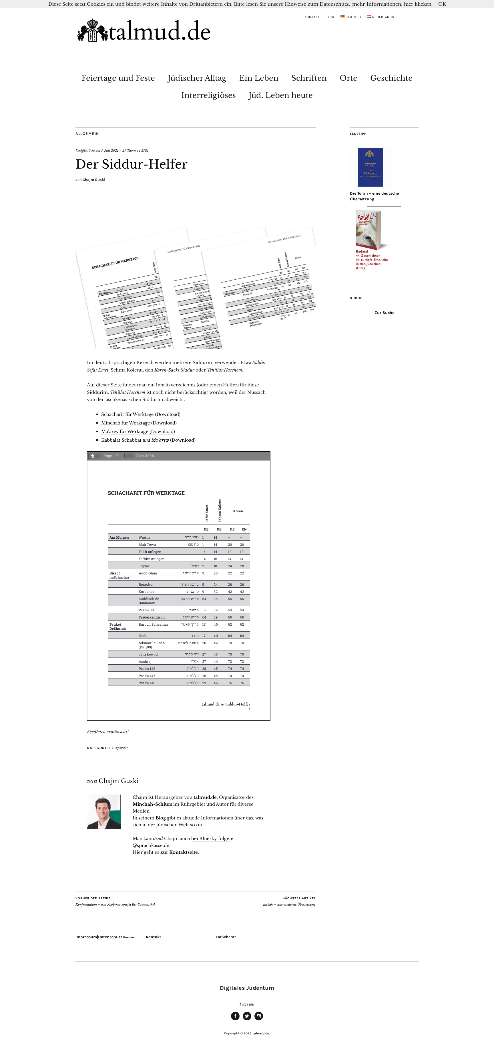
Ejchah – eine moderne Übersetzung (289, 901)
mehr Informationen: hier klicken (391, 4)
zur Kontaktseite (179, 852)
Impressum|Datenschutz (98, 937)
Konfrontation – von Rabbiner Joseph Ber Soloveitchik (115, 901)
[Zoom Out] (126, 455)
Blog (330, 17)
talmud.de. (261, 1033)
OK (442, 4)
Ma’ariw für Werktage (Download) (138, 431)
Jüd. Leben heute (281, 95)
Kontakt (312, 17)
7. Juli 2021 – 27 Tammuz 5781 (124, 151)
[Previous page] (92, 456)
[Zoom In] (132, 455)
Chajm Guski (94, 179)
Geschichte (391, 78)
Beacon (128, 937)
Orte (348, 78)
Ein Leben (258, 78)
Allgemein (87, 133)
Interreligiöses (208, 95)
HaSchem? (226, 937)
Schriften (309, 78)
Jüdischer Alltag (197, 78)
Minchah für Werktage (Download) (139, 423)
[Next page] (99, 455)
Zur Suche (384, 312)
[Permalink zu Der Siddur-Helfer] (195, 347)
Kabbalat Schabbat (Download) (148, 440)
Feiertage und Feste (118, 78)
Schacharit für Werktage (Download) (140, 414)
